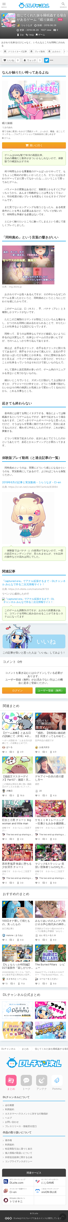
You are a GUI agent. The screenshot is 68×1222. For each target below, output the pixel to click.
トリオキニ (17, 1200)
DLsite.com (17, 1181)
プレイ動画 (39, 51)
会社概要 (9, 1105)
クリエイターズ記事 (17, 51)
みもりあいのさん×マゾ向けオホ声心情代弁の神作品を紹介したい (50, 924)
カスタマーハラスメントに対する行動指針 (26, 1113)
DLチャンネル (34, 5)
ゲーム (41, 34)
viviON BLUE (50, 1191)
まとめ (25, 1049)
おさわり (56, 51)
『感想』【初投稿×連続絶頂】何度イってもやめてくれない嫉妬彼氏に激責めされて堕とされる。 (50, 737)
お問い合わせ (12, 1122)
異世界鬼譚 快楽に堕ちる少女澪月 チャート (17, 865)
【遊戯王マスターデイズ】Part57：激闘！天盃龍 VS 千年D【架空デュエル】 (17, 781)
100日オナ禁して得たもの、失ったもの (16, 922)
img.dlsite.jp (15, 286)
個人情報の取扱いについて (18, 1153)
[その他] (51, 60)
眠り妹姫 (7, 123)
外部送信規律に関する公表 (18, 1157)
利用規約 (9, 1109)
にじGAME (50, 1181)
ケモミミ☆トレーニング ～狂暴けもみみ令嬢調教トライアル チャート (49, 823)
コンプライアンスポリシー (18, 1161)
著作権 (8, 1140)
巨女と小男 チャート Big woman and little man (16, 821)
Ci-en (18, 1191)
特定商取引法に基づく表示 (18, 1148)
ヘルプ (8, 1118)
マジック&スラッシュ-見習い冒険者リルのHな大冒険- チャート (50, 867)
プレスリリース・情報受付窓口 (21, 1126)
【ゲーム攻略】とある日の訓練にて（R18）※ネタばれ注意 (17, 736)
